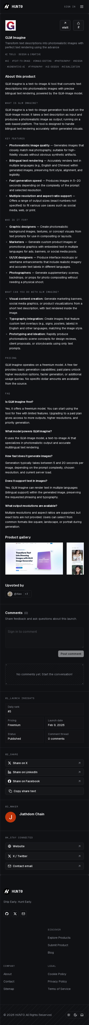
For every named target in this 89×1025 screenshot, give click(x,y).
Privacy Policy (57, 981)
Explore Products (59, 938)
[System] (81, 1014)
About (8, 974)
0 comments (56, 739)
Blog (51, 952)
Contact (9, 981)
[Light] (68, 1014)
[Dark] (75, 1014)
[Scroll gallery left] (10, 559)
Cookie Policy (57, 974)
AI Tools (10, 54)
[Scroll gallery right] (78, 559)
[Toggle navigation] (81, 6)
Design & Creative (30, 54)
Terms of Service (59, 989)
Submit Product (58, 945)
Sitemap (9, 989)
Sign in (70, 6)
